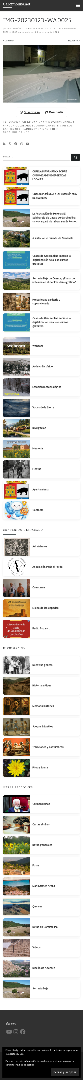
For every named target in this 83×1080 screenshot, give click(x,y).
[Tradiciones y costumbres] (16, 747)
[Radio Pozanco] (16, 629)
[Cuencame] (16, 588)
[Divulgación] (16, 428)
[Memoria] (16, 449)
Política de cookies (25, 1064)
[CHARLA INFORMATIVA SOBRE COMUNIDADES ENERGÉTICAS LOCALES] (16, 176)
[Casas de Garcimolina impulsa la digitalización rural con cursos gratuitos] (16, 260)
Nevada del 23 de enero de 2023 (40, 32)
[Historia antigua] (16, 686)
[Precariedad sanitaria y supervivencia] (16, 302)
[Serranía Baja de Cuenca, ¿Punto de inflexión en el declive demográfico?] (16, 281)
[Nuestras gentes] (16, 665)
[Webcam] (16, 346)
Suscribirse (32, 112)
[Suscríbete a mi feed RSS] (4, 144)
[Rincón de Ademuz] (16, 968)
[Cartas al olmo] (16, 825)
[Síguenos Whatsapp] (10, 144)
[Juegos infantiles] (16, 727)
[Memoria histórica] (16, 706)
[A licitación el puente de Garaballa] (16, 238)
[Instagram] (21, 144)
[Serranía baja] (16, 989)
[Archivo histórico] (16, 367)
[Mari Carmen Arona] (16, 886)
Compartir (56, 112)
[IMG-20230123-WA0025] (41, 74)
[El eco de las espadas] (16, 608)
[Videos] (16, 948)
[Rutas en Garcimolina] (16, 927)
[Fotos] (16, 866)
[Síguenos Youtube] (27, 144)
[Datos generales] (16, 845)
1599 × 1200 (10, 32)
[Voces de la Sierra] (16, 408)
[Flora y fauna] (16, 768)
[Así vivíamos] (16, 547)
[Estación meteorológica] (16, 387)
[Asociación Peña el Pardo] (16, 567)
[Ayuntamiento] (16, 490)
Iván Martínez (15, 28)
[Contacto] (16, 510)
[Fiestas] (16, 469)
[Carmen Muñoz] (16, 804)
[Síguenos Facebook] (15, 144)
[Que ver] (16, 907)
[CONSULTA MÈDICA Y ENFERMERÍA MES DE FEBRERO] (16, 196)
